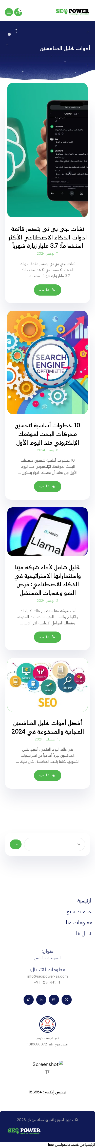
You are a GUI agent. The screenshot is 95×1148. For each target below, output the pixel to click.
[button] (9, 12)
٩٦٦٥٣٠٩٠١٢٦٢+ (47, 982)
